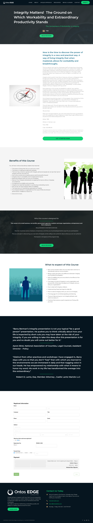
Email (50, 418)
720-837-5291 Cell (54, 500)
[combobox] (54, 434)
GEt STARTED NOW (63, 138)
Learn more (13, 509)
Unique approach (46, 2)
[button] (36, 2)
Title (50, 412)
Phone (17, 418)
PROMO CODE (39, 443)
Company (18, 412)
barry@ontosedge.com (55, 503)
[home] (8, 2)
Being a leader (68, 2)
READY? (85, 2)
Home (30, 2)
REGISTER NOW (46, 35)
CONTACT (77, 2)
